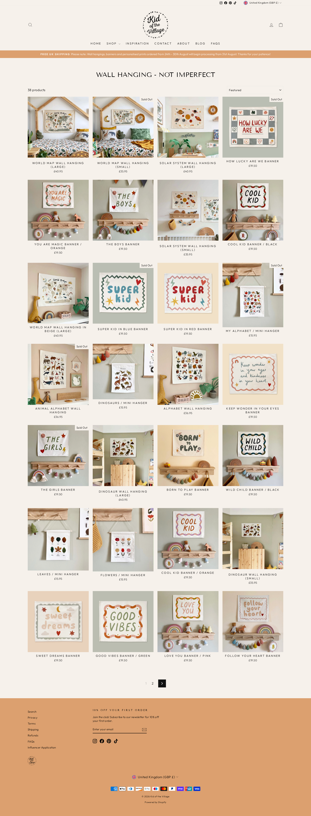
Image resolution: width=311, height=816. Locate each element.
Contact (163, 43)
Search (32, 711)
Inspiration (137, 43)
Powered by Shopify (155, 802)
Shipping (33, 729)
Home (96, 43)
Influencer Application (42, 747)
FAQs (215, 43)
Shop (112, 43)
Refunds (33, 735)
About (183, 43)
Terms (31, 723)
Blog (200, 43)
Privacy (32, 717)
